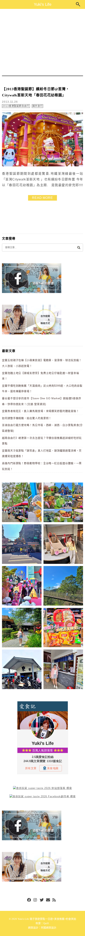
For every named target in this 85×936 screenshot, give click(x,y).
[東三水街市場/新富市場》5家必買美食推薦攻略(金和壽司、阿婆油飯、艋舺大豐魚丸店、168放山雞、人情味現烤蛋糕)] (22, 544)
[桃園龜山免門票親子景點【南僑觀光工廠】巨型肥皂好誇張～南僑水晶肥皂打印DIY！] (63, 544)
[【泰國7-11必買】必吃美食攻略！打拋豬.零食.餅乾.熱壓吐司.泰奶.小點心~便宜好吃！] (63, 628)
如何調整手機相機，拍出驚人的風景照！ (26, 418)
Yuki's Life (42, 4)
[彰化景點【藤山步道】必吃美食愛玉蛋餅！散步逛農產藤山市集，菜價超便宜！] (22, 503)
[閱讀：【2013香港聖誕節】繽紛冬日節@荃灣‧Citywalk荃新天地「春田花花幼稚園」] (42, 165)
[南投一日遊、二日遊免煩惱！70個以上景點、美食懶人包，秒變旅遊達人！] (63, 503)
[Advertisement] (42, 42)
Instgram (35, 900)
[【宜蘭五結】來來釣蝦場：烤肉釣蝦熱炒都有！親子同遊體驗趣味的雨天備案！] (22, 670)
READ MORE (42, 197)
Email (48, 900)
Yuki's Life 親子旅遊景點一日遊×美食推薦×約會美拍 (47, 918)
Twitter (42, 900)
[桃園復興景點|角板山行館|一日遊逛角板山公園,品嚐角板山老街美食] (63, 586)
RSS (54, 900)
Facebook (29, 900)
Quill (46, 923)
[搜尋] (79, 247)
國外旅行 (37, 106)
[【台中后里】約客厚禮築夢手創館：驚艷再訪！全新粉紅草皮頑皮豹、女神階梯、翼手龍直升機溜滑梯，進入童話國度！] (22, 586)
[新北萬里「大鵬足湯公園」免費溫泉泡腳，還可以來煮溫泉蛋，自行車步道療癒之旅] (63, 670)
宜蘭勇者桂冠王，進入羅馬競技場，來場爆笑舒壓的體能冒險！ (40, 411)
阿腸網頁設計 (48, 927)
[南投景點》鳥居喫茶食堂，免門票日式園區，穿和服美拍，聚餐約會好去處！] (22, 628)
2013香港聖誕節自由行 (16, 106)
